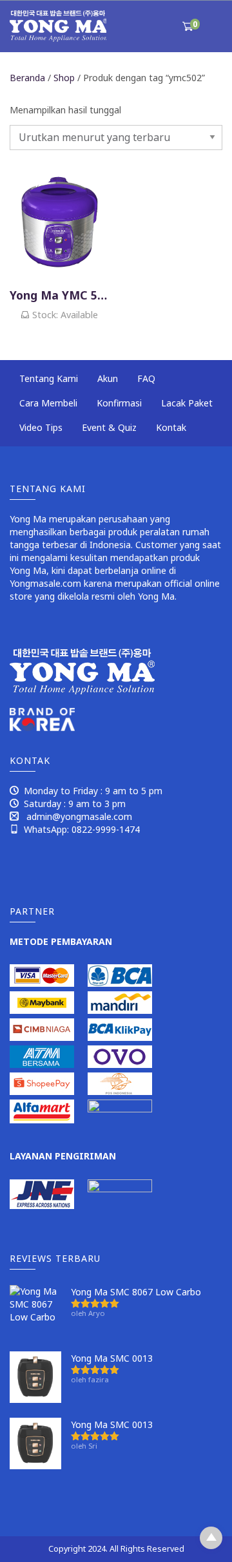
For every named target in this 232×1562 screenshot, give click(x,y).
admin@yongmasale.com (79, 816)
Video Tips (41, 427)
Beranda (27, 77)
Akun (107, 378)
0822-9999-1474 (106, 829)
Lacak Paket (187, 403)
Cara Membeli (48, 403)
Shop (64, 77)
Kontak (171, 427)
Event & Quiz (109, 427)
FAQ (146, 378)
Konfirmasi (119, 403)
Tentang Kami (48, 378)
